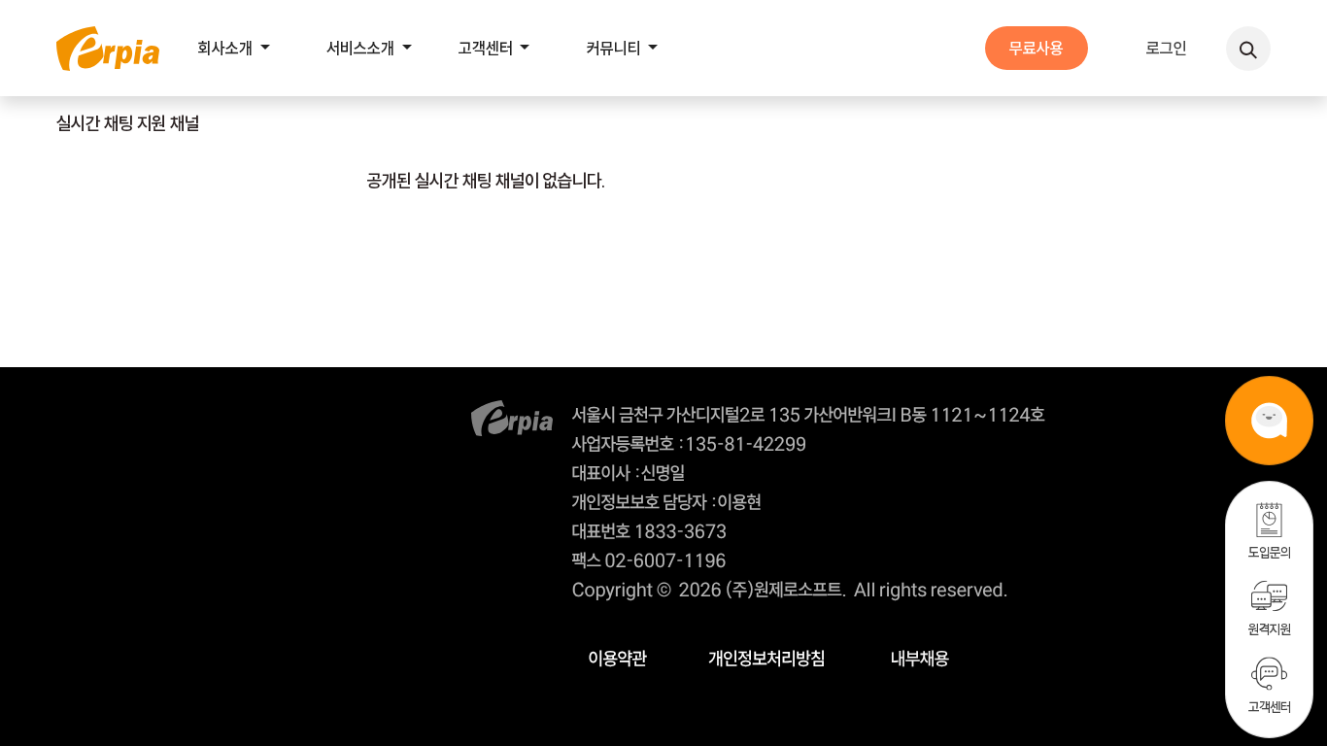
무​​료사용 (1036, 48)
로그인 (1166, 48)
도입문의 (1269, 552)
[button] (1248, 48)
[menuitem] (239, 48)
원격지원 (1269, 629)
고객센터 (1269, 706)
